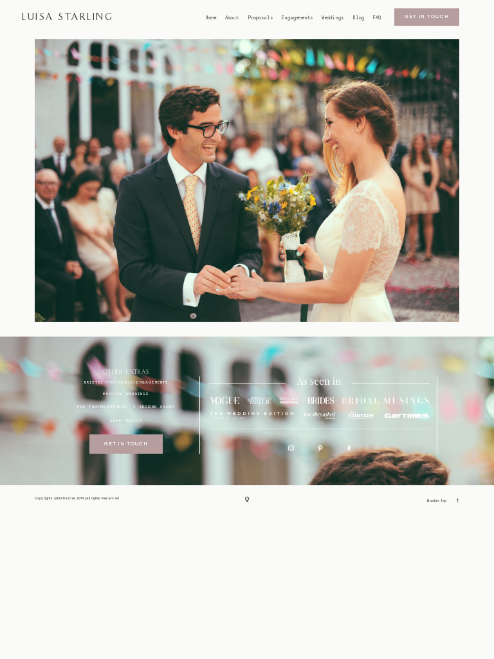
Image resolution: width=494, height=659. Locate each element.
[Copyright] (247, 500)
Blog (358, 18)
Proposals (260, 18)
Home (211, 18)
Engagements (297, 18)
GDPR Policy (126, 420)
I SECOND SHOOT (154, 406)
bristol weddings (126, 393)
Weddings (332, 18)
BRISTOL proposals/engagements (126, 382)
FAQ (377, 18)
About (232, 18)
